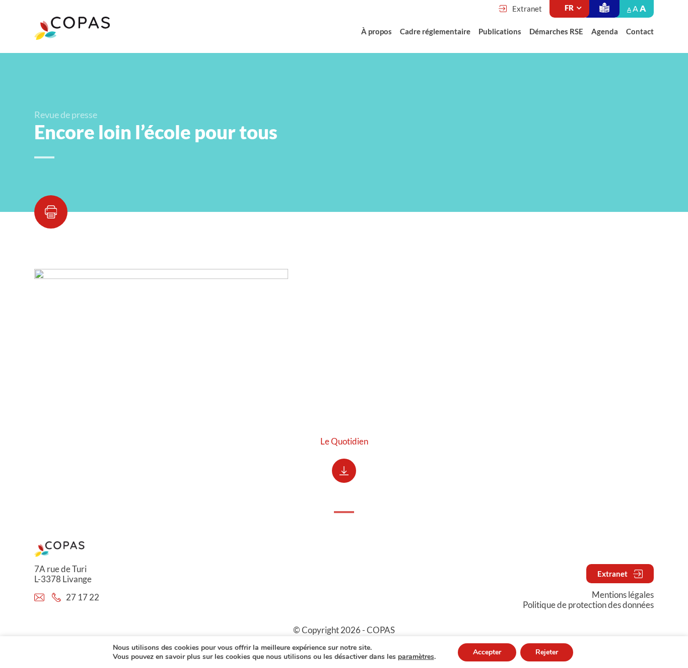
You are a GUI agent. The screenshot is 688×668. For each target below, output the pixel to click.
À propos (376, 31)
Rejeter (546, 652)
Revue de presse (65, 114)
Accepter (487, 652)
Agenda (604, 31)
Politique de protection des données (588, 605)
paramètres (416, 656)
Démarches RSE (556, 31)
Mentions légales (623, 595)
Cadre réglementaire (435, 31)
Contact (640, 31)
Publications (499, 31)
